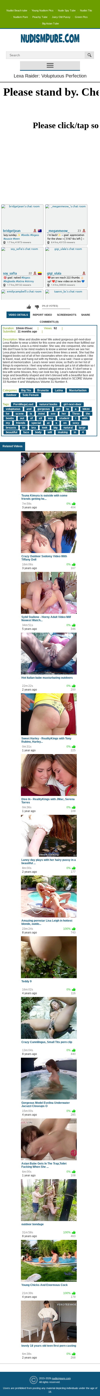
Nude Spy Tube (67, 10)
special (36, 423)
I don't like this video (37, 306)
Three (76, 413)
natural (68, 427)
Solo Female (31, 395)
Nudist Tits (86, 10)
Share (85, 314)
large (82, 427)
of (31, 418)
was (50, 418)
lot (23, 427)
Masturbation (78, 390)
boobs (10, 418)
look (44, 427)
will (50, 432)
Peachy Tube (39, 17)
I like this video (29, 306)
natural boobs (48, 404)
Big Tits (26, 390)
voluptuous (13, 409)
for (8, 413)
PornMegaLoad (23, 404)
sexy (76, 423)
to (67, 409)
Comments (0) (49, 321)
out (22, 418)
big (55, 427)
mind (41, 413)
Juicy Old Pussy (61, 17)
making (63, 432)
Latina (59, 390)
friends (20, 423)
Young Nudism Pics (42, 10)
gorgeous (43, 409)
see (53, 413)
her (64, 413)
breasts (11, 427)
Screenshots (66, 314)
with (84, 418)
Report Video (42, 314)
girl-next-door (72, 404)
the (88, 413)
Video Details (18, 314)
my (8, 423)
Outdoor (11, 395)
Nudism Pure (20, 17)
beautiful (11, 432)
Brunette (43, 390)
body (38, 432)
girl (58, 409)
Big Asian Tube (50, 23)
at (48, 423)
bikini (86, 409)
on (65, 423)
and (29, 409)
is (31, 413)
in (75, 432)
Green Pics (81, 17)
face (26, 432)
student (64, 418)
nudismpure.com (61, 1378)
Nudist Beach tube (17, 10)
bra (33, 427)
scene (20, 413)
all (40, 418)
